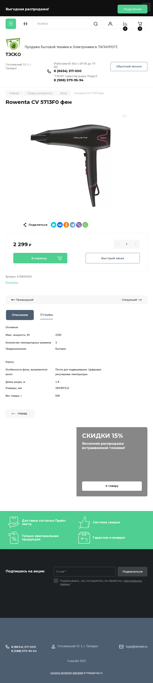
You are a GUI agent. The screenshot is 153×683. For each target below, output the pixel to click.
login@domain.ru (136, 646)
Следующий (129, 299)
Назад (22, 413)
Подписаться (133, 571)
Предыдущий (25, 299)
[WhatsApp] (85, 225)
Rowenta (12, 283)
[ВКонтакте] (60, 225)
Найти (95, 24)
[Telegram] (72, 225)
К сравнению (124, 116)
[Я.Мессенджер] (53, 225)
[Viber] (79, 225)
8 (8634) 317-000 (68, 71)
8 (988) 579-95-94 (68, 80)
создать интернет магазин (66, 672)
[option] (76, 164)
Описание (20, 315)
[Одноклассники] (66, 225)
